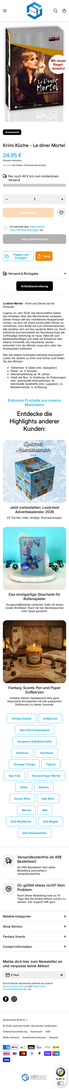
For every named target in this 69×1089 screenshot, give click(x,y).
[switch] (60, 1083)
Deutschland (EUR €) (14, 1020)
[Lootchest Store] (34, 10)
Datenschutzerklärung (15, 986)
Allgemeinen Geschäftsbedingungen (27, 228)
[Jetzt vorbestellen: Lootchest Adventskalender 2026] (34, 471)
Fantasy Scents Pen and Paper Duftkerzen (34, 690)
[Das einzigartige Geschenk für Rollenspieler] (34, 558)
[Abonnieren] (61, 975)
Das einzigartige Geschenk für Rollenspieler (34, 596)
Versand (7, 165)
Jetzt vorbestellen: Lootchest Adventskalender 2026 (34, 509)
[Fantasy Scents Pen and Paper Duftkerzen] (34, 651)
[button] (64, 11)
